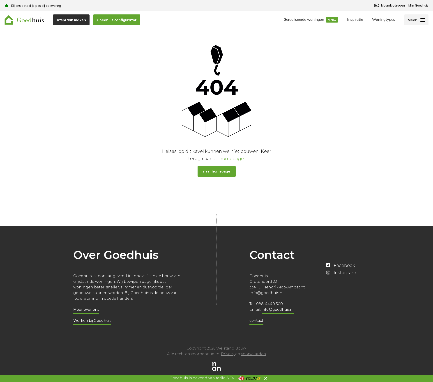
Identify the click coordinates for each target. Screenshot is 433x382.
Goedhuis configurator (117, 20)
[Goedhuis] (24, 20)
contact (256, 320)
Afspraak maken (71, 20)
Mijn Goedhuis (418, 5)
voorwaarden (253, 354)
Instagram (345, 272)
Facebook (344, 265)
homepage (231, 158)
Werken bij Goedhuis (92, 320)
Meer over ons (86, 309)
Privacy (228, 354)
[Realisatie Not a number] (216, 366)
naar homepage (216, 171)
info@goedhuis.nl (278, 309)
